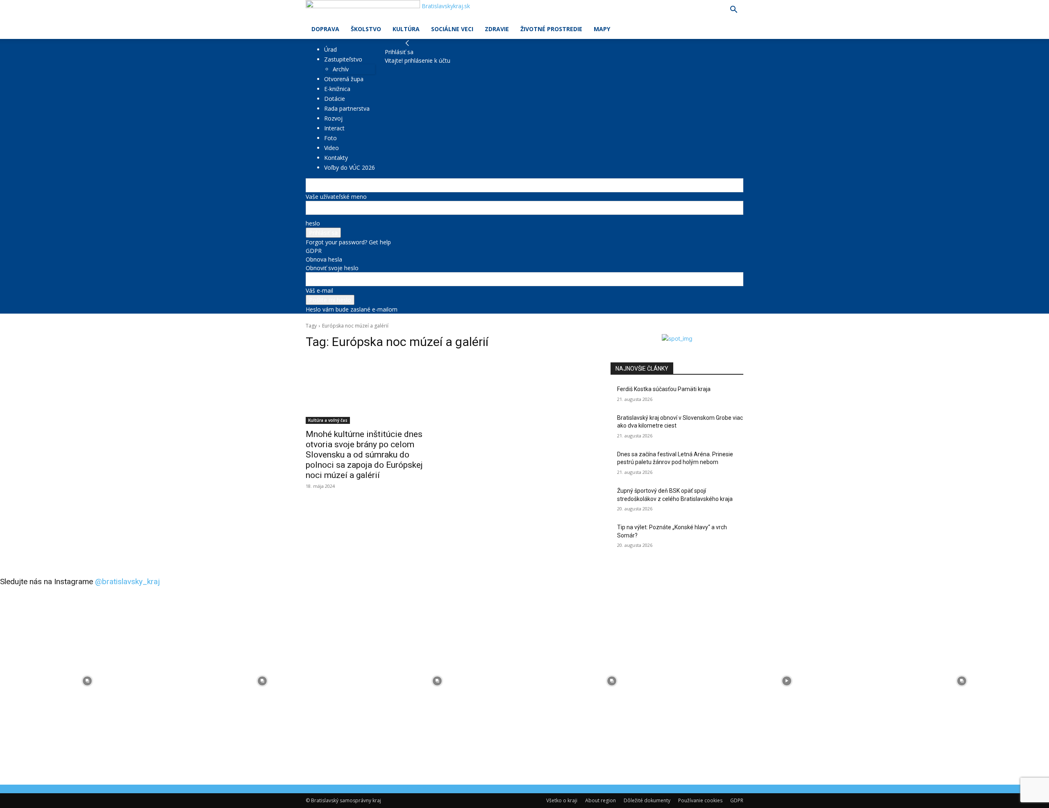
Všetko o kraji (561, 800)
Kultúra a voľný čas (327, 420)
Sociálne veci (452, 29)
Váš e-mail (319, 290)
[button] (733, 10)
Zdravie (497, 29)
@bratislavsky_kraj (127, 581)
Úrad (330, 49)
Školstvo (366, 29)
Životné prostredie (551, 29)
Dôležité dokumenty (647, 800)
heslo (313, 223)
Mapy (602, 29)
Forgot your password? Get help (348, 242)
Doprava (325, 29)
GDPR (314, 251)
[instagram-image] (87, 680)
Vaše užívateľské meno (336, 196)
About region (600, 800)
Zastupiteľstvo (343, 59)
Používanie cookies (700, 800)
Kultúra (406, 29)
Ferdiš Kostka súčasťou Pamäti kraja (664, 389)
